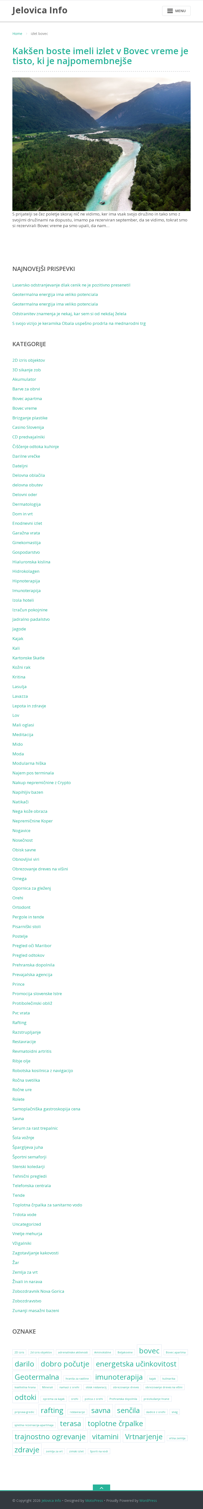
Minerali (47, 1387)
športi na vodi (99, 1451)
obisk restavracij (96, 1387)
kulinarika (168, 1378)
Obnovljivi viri (25, 859)
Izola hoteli (23, 600)
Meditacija (22, 734)
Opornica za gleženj (31, 888)
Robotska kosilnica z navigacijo (42, 1070)
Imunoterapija (26, 590)
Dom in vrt (22, 514)
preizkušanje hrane (156, 1399)
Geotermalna (37, 1377)
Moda (18, 754)
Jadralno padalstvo (31, 619)
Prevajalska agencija (32, 974)
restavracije (77, 1412)
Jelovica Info (51, 1500)
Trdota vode (24, 1214)
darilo (24, 1364)
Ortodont (21, 907)
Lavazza (20, 696)
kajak (152, 1378)
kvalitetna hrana (25, 1387)
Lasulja (19, 686)
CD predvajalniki (28, 437)
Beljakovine (125, 1352)
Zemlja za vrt (25, 1272)
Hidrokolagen (25, 571)
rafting (52, 1410)
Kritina (18, 677)
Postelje (20, 936)
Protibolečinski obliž (32, 1003)
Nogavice (21, 830)
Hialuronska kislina (31, 562)
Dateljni (20, 466)
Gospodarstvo (26, 552)
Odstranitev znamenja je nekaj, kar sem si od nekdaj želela (69, 313)
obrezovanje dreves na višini (163, 1387)
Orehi (17, 898)
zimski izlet (76, 1451)
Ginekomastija (26, 542)
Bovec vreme (24, 408)
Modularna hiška (29, 763)
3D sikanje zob (26, 370)
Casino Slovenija (28, 427)
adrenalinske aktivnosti (73, 1352)
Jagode (19, 629)
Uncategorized (26, 1224)
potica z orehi (94, 1399)
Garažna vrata (26, 533)
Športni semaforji (29, 1157)
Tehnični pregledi (29, 1176)
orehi (74, 1399)
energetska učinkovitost (136, 1364)
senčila (128, 1410)
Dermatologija (26, 504)
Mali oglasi (23, 725)
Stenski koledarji (28, 1166)
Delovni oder (24, 494)
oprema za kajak (54, 1399)
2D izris (19, 1352)
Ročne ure (22, 1089)
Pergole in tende (28, 917)
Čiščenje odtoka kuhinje (35, 446)
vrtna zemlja (177, 1438)
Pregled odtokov (28, 955)
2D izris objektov (28, 360)
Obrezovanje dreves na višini (40, 869)
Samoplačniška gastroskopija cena (46, 1109)
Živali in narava (27, 1281)
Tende (18, 1195)
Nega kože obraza (30, 811)
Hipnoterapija (26, 581)
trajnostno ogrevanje (50, 1436)
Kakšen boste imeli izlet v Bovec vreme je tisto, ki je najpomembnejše (100, 56)
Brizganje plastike (30, 418)
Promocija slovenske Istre (37, 993)
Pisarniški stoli (26, 926)
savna (101, 1410)
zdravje (27, 1450)
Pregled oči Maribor (31, 945)
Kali (16, 648)
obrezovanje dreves (126, 1387)
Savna (18, 1118)
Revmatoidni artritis (31, 1051)
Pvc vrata (21, 1013)
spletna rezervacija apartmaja (34, 1425)
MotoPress (94, 1500)
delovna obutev (27, 485)
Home (17, 33)
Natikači (20, 802)
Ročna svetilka (26, 1080)
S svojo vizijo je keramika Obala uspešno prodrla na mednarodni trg (79, 323)
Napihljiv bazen (27, 792)
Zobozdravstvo (26, 1301)
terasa (70, 1423)
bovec (149, 1351)
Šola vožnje (23, 1137)
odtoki (25, 1397)
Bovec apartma (27, 398)
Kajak (17, 638)
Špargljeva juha (27, 1147)
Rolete (18, 1099)
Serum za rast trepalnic (35, 1128)
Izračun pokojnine (30, 610)
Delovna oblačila (28, 475)
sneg (175, 1412)
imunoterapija (119, 1377)
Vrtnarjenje (144, 1436)
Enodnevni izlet (27, 523)
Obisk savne (24, 850)
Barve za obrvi (26, 389)
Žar (15, 1262)
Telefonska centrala (31, 1185)
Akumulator (24, 379)
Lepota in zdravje (29, 706)
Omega (19, 878)
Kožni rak (21, 667)
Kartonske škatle (28, 658)
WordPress (148, 1500)
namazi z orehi (69, 1387)
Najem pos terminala (33, 773)
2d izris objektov (41, 1352)
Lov (15, 715)
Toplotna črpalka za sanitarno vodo (47, 1205)
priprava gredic (24, 1412)
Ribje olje (21, 1061)
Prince (18, 984)
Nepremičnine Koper (32, 821)
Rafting (19, 1022)
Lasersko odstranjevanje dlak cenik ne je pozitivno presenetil (71, 285)
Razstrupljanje (26, 1032)
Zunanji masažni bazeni (35, 1310)
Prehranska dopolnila (33, 965)
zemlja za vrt (54, 1451)
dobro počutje (65, 1364)
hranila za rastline (77, 1378)
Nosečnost (22, 840)
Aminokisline (102, 1352)
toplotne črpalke (115, 1423)
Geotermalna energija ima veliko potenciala (55, 294)
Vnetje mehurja (27, 1233)
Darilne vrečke (26, 456)
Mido (17, 744)
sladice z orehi (155, 1412)
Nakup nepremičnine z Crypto (41, 782)
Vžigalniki (21, 1243)
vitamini (105, 1436)
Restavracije (24, 1041)
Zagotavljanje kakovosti (35, 1253)
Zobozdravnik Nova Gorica (38, 1291)
